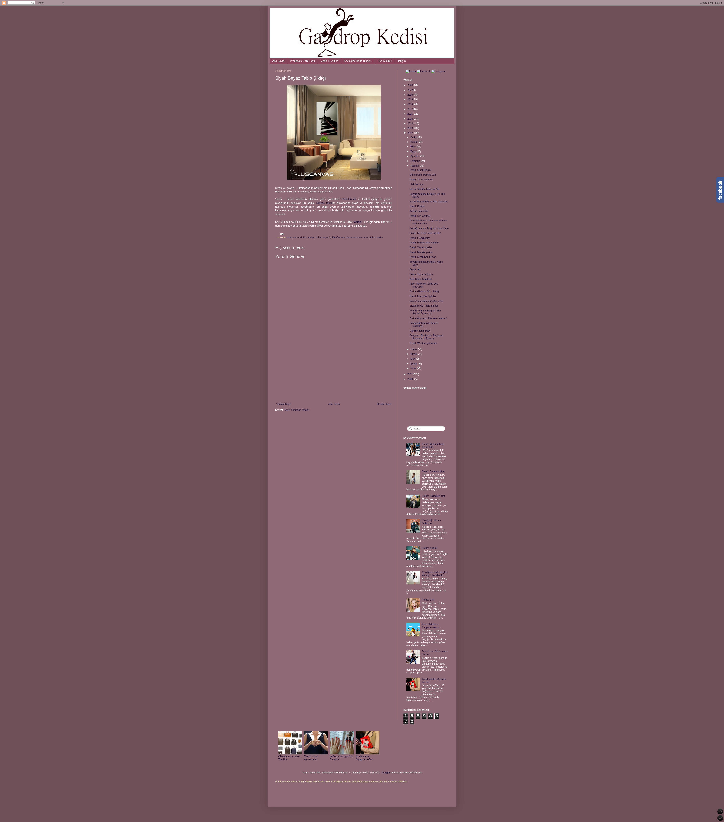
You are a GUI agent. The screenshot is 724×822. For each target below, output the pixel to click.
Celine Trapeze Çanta (421, 274)
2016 (410, 113)
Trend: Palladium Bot (433, 496)
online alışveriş (323, 237)
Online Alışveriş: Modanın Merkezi (428, 318)
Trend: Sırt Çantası (420, 215)
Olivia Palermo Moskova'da (424, 189)
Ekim (413, 146)
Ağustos (415, 156)
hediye (311, 237)
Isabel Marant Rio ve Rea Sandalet (429, 201)
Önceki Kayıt (384, 404)
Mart (413, 358)
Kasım (414, 141)
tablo (372, 237)
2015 (410, 118)
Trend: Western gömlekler (424, 343)
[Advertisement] (333, 371)
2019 (410, 99)
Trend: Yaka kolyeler (421, 247)
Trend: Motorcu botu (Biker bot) (433, 446)
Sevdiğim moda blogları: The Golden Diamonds (425, 312)
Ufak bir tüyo (416, 184)
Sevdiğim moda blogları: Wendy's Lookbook (435, 574)
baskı (289, 237)
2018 (410, 104)
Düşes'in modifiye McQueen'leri (427, 301)
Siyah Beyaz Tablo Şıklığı (424, 305)
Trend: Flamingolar (420, 238)
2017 (410, 109)
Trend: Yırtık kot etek (421, 179)
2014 (410, 123)
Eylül (413, 151)
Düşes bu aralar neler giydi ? (425, 233)
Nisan (413, 354)
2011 (410, 374)
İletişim (401, 60)
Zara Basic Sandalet (421, 279)
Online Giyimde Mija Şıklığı (424, 291)
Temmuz (415, 161)
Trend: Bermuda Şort (433, 471)
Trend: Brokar (417, 206)
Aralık (414, 137)
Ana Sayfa (278, 60)
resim (366, 237)
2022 (410, 90)
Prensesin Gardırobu (302, 60)
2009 (410, 379)
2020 (410, 94)
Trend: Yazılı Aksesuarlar (311, 758)
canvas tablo (324, 202)
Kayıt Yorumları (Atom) (296, 409)
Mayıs (414, 349)
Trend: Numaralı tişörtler (423, 296)
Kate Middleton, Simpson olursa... (431, 626)
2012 (410, 133)
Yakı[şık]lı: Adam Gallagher (431, 522)
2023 (410, 85)
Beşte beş (415, 269)
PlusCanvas (349, 199)
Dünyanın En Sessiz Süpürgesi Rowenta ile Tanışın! (427, 337)
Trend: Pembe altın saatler (424, 242)
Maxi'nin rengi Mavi (420, 330)
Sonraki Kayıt (283, 404)
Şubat (414, 363)
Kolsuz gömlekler (419, 211)
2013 (410, 128)
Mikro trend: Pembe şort (423, 174)
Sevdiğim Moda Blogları (358, 60)
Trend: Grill (428, 599)
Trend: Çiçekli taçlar (420, 170)
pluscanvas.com (354, 237)
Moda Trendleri (329, 60)
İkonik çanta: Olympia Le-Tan (364, 758)
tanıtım (380, 237)
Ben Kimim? (385, 60)
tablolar (358, 221)
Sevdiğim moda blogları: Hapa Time (429, 228)
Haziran (415, 165)
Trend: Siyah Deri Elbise (423, 257)
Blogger (386, 772)
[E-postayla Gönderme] (281, 234)
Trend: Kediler (429, 547)
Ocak (413, 368)
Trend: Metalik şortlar (421, 252)
